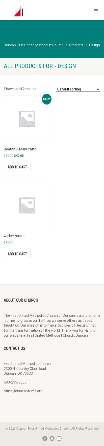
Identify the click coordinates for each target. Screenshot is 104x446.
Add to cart (17, 167)
